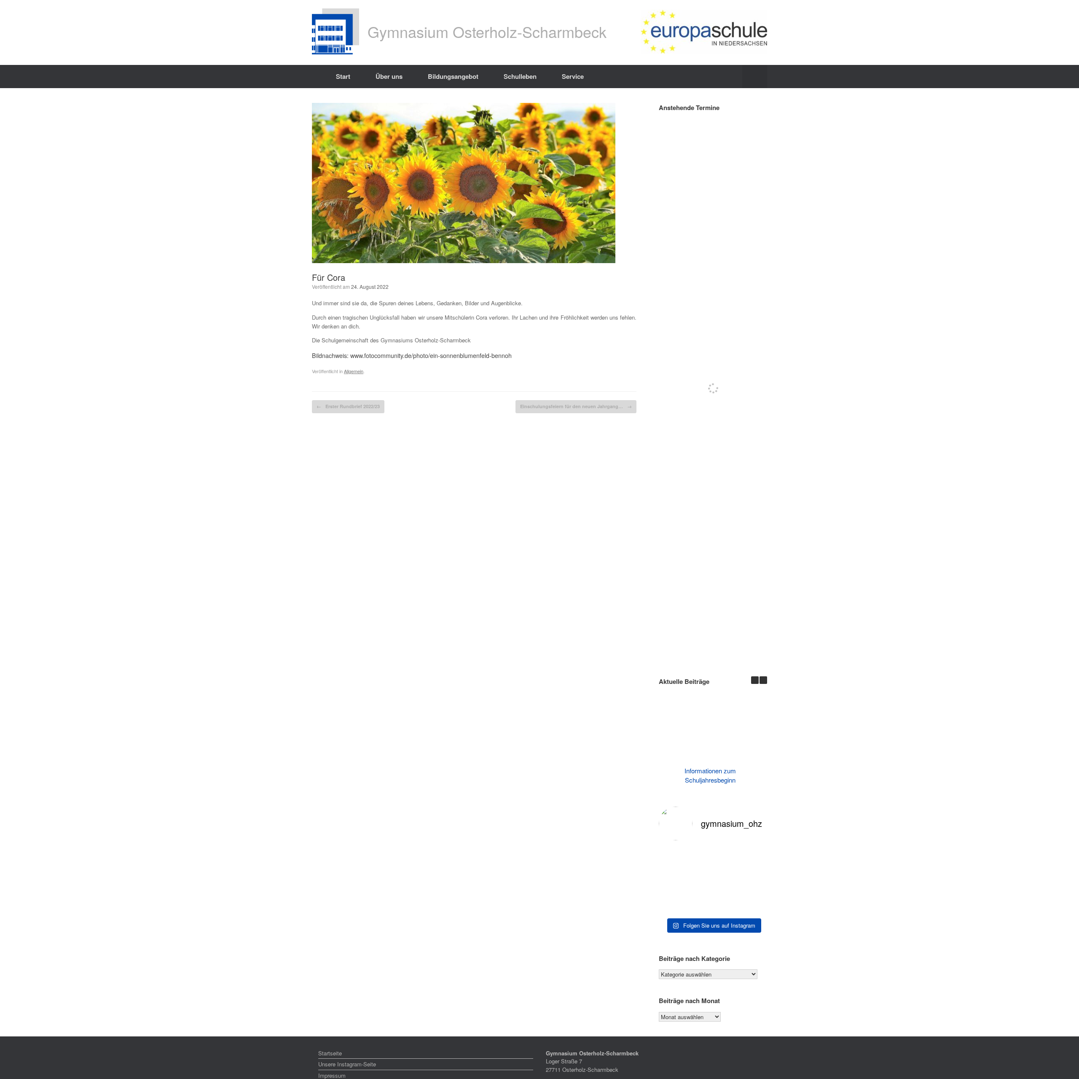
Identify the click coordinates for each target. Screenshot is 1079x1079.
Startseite (330, 1053)
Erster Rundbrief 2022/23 (348, 406)
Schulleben (520, 76)
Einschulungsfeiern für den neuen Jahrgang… (576, 406)
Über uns (389, 76)
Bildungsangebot (453, 76)
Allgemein (353, 371)
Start (343, 76)
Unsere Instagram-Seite (347, 1064)
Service (573, 76)
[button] (754, 76)
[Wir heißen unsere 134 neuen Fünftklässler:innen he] (713, 880)
